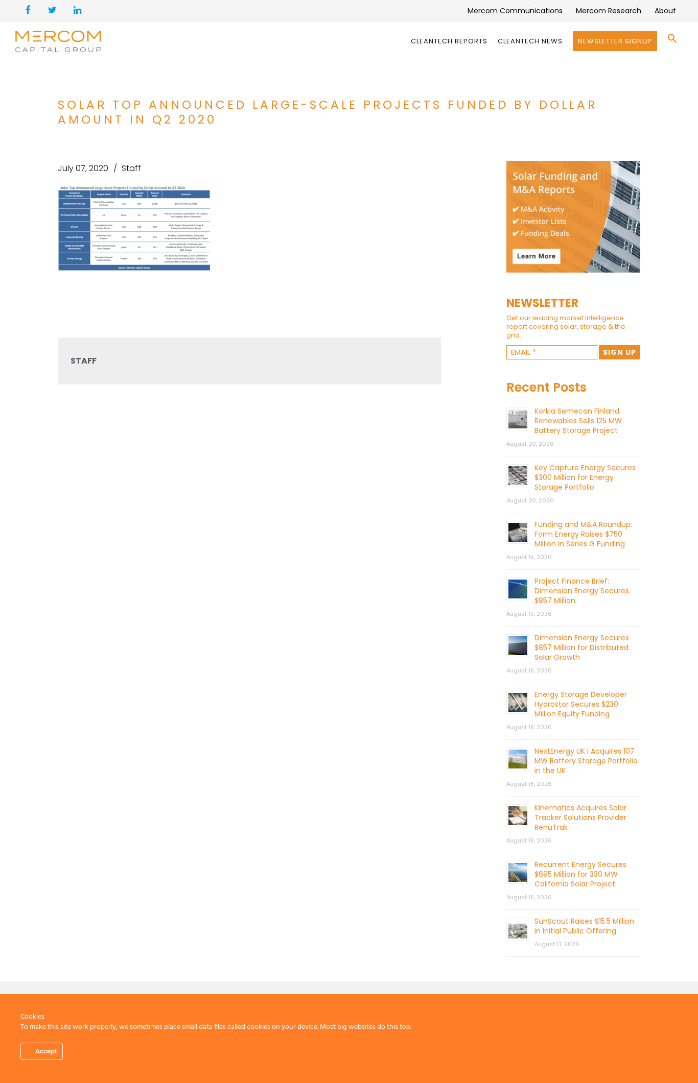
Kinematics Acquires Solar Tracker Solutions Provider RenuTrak (580, 817)
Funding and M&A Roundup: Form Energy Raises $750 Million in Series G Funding (583, 534)
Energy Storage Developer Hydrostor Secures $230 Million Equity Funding (580, 704)
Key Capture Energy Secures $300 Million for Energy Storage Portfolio (585, 477)
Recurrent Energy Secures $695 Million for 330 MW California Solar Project (580, 874)
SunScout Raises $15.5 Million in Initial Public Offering (584, 926)
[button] (672, 41)
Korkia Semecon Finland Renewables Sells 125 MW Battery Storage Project (578, 421)
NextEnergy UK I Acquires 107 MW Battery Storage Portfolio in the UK (586, 761)
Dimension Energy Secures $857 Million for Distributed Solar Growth (581, 647)
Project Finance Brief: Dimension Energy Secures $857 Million (581, 591)
